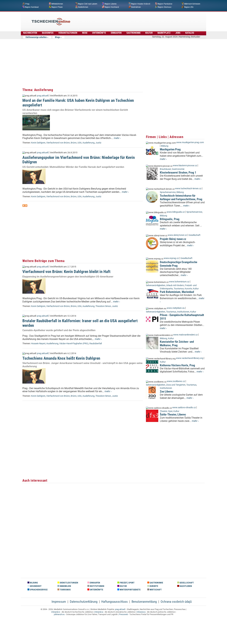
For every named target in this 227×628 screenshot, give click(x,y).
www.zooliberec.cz (176, 381)
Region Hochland (112, 7)
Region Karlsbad (32, 7)
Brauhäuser (165, 169)
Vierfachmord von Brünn (58, 142)
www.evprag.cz (171, 258)
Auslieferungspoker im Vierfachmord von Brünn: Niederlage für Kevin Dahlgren (78, 159)
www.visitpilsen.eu (176, 308)
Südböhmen (83, 7)
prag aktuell (42, 95)
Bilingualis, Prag (169, 219)
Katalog (189, 32)
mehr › (117, 138)
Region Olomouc (164, 7)
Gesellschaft (194, 235)
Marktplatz (164, 32)
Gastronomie (133, 32)
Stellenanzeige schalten (36, 37)
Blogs (57, 37)
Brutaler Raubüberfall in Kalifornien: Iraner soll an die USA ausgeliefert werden (80, 323)
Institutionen (183, 311)
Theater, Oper (166, 411)
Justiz (98, 142)
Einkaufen (116, 32)
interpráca (98, 612)
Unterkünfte (99, 32)
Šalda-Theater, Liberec (173, 414)
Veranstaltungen (67, 32)
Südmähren (136, 7)
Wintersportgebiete (130, 589)
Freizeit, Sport (127, 582)
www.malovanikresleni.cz (185, 334)
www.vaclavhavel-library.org (189, 358)
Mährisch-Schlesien (192, 4)
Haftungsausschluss (114, 601)
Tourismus (179, 288)
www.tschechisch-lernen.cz (188, 188)
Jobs (177, 32)
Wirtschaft (155, 589)
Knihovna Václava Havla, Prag (177, 365)
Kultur (149, 32)
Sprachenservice (168, 192)
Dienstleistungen (68, 582)
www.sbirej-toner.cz (177, 235)
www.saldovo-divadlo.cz (184, 407)
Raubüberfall (95, 343)
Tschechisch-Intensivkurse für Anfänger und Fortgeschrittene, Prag (181, 197)
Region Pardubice (165, 4)
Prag (27, 4)
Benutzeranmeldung (144, 601)
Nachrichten (30, 32)
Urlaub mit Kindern (175, 285)
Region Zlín (188, 7)
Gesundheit (35, 586)
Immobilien (65, 586)
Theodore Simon (103, 306)
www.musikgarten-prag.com (190, 142)
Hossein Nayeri (38, 343)
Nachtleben (185, 586)
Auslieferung (88, 142)
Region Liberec (111, 4)
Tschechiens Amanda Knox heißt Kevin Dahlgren (61, 358)
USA (80, 142)
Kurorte (188, 288)
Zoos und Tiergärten (175, 385)
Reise (84, 32)
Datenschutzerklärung (83, 601)
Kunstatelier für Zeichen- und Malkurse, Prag (177, 343)
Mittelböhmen (57, 4)
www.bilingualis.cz (176, 212)
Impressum (59, 601)
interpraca (141, 612)
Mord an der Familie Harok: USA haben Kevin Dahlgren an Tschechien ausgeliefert (78, 102)
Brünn (74, 142)
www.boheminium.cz (179, 281)
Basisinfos (47, 32)
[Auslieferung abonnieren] (23, 206)
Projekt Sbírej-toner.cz (173, 239)
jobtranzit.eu (59, 614)
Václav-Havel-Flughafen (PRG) (73, 343)
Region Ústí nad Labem (87, 4)
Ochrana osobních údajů (176, 601)
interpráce (55, 612)
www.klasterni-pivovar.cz (185, 165)
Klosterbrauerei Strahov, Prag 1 (178, 172)
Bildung (164, 146)
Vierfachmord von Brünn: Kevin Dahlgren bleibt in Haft (66, 271)
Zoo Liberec (166, 391)
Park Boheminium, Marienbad (177, 292)
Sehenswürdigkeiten (155, 285)
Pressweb (123, 614)
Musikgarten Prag (170, 149)
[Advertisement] (122, 19)
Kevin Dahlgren (38, 142)
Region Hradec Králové (140, 4)
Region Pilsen (57, 7)
